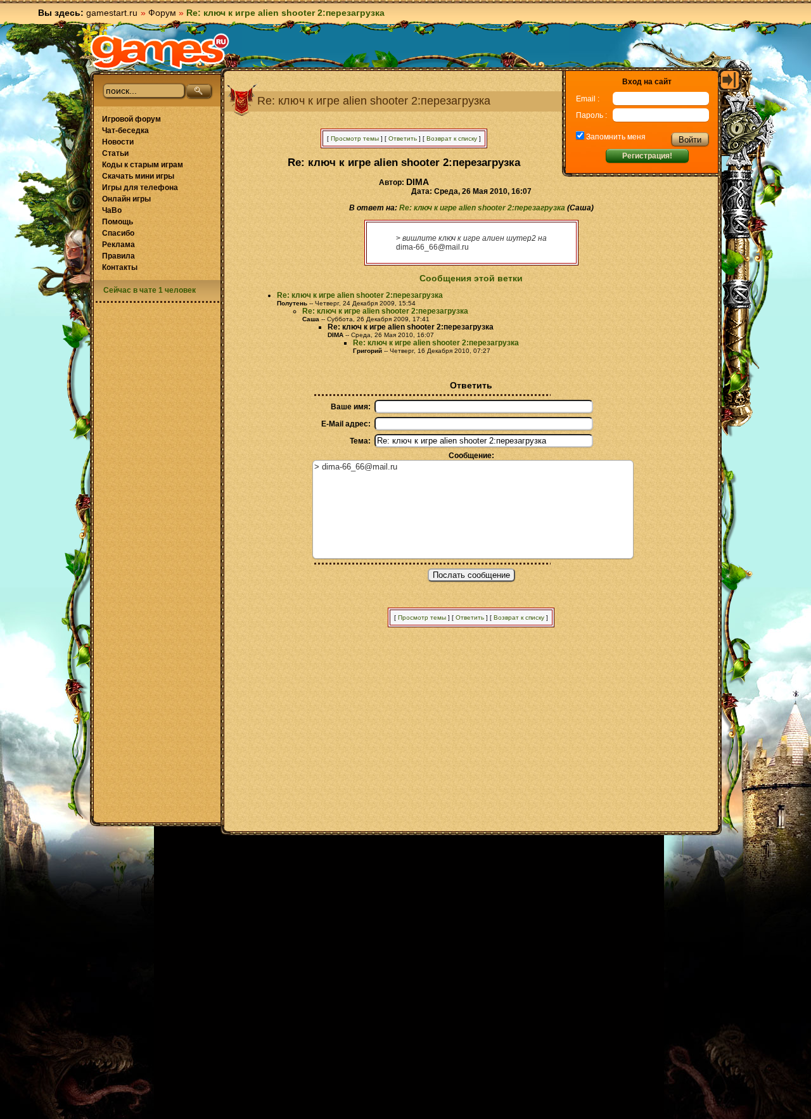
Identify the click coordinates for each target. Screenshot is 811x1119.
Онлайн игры (126, 199)
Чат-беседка (125, 130)
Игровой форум (131, 119)
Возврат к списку (451, 138)
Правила (118, 256)
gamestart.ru (111, 13)
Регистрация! (647, 155)
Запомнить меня (615, 136)
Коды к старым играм (142, 164)
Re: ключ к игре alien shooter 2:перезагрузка (482, 207)
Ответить (402, 138)
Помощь (117, 221)
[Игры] (159, 51)
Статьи (115, 153)
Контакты (119, 267)
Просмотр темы (355, 138)
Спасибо (118, 233)
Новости (118, 141)
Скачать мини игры (138, 176)
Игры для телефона (140, 187)
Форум (162, 13)
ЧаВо (112, 210)
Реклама (118, 244)
